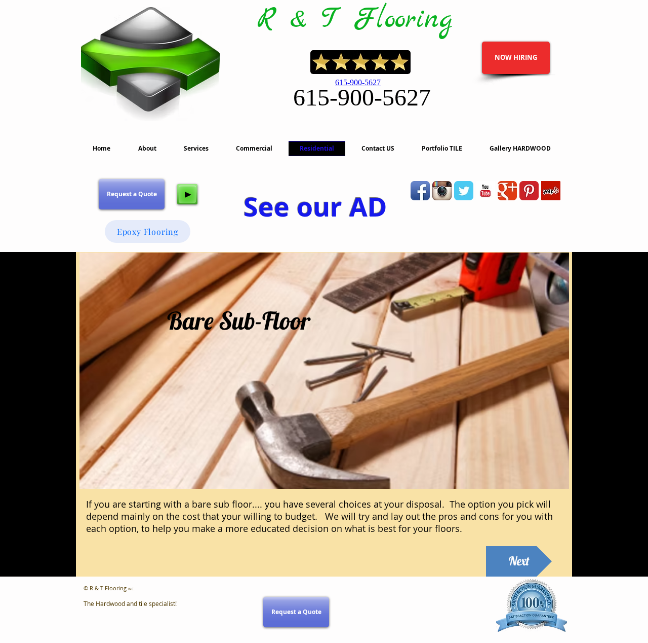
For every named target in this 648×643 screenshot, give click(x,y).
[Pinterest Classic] (529, 190)
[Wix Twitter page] (463, 190)
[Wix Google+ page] (507, 190)
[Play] (187, 194)
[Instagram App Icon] (442, 190)
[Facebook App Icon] (420, 190)
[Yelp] (550, 190)
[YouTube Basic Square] (485, 190)
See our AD (315, 206)
